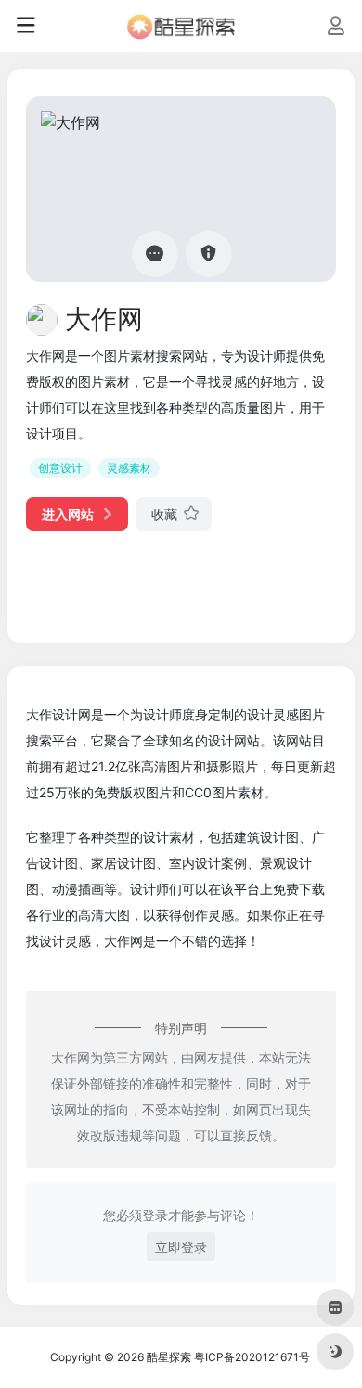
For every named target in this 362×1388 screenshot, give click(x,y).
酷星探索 (169, 1357)
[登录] (335, 27)
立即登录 (181, 1246)
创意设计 (60, 468)
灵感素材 (129, 468)
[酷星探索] (180, 25)
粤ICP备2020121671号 (252, 1357)
